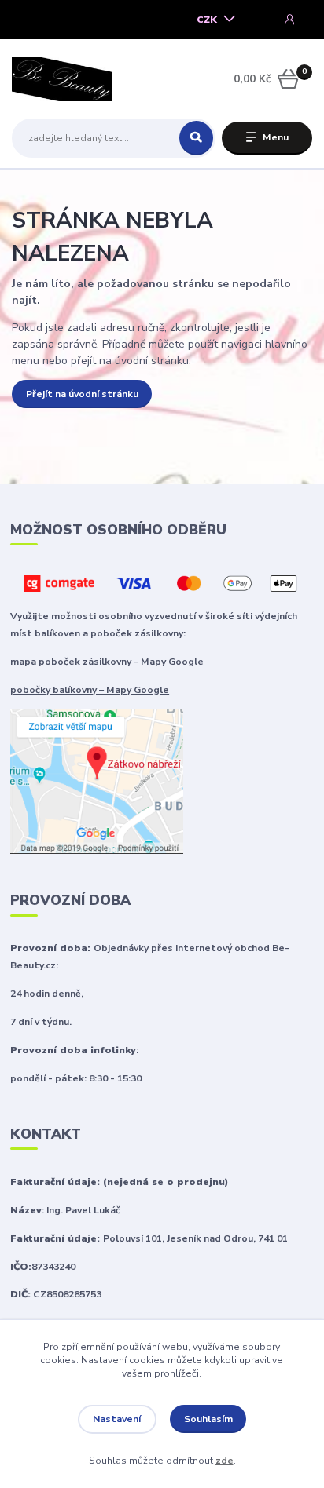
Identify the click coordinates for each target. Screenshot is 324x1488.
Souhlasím (208, 1419)
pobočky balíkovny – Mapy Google (89, 690)
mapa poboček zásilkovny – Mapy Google (107, 661)
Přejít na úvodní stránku (82, 394)
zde (224, 1460)
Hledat (196, 138)
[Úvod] (65, 79)
